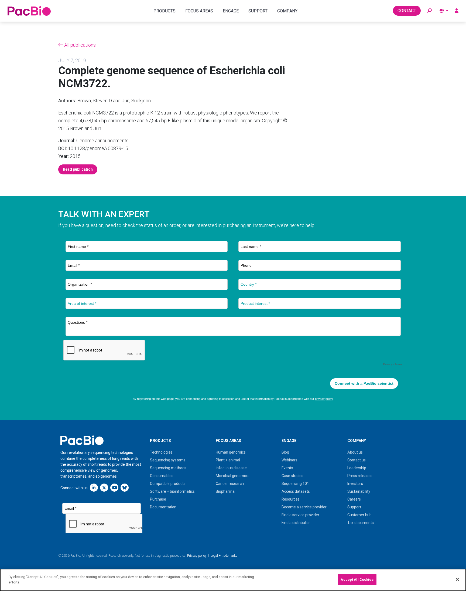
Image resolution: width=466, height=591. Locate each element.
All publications (79, 45)
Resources (291, 499)
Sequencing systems (168, 460)
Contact (407, 10)
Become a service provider (304, 507)
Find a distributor (296, 523)
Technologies (161, 452)
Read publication (78, 169)
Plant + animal (228, 460)
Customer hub (359, 515)
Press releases (359, 476)
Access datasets (296, 491)
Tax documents (360, 523)
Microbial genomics (232, 476)
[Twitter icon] (104, 487)
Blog (285, 452)
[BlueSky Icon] (125, 487)
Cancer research (230, 483)
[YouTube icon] (114, 487)
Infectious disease (231, 468)
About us (355, 452)
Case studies (292, 476)
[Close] (457, 579)
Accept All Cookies (357, 580)
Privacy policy (197, 556)
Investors (355, 483)
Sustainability (358, 491)
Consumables (161, 476)
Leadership (356, 468)
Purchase (158, 499)
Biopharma (225, 491)
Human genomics (231, 452)
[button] (429, 11)
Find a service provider (300, 515)
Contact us (356, 460)
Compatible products (168, 483)
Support (354, 507)
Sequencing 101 (295, 483)
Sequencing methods (168, 468)
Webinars (289, 460)
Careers (354, 499)
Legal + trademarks (224, 556)
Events (287, 468)
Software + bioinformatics (172, 491)
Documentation (163, 507)
